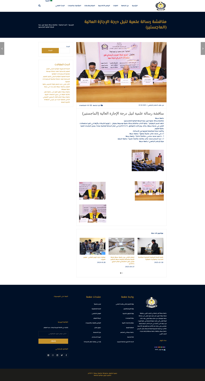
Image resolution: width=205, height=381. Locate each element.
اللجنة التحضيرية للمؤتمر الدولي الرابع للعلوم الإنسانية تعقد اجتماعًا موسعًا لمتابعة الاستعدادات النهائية (58, 71)
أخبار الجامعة (97, 105)
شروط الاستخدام (96, 337)
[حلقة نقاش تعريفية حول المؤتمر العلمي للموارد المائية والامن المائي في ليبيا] (203, 48)
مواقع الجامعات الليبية (128, 323)
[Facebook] (66, 355)
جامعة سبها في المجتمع (127, 332)
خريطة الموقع (97, 318)
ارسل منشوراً (97, 304)
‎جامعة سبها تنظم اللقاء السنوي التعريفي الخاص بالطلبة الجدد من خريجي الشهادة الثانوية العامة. (56, 99)
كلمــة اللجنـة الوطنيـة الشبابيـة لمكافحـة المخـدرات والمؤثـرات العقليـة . (150, 258)
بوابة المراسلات (129, 318)
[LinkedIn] (57, 355)
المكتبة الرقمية (130, 328)
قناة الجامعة (130, 337)
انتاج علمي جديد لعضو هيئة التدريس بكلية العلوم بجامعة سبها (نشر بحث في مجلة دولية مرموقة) (56, 87)
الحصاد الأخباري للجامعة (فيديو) (125, 342)
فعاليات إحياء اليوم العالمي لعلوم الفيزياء (94, 258)
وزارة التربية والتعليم (129, 309)
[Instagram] (53, 355)
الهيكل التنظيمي (96, 314)
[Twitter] (62, 355)
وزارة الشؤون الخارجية (128, 314)
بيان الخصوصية (97, 332)
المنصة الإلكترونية (96, 309)
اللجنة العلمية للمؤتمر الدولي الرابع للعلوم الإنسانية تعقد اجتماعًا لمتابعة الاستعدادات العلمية (56, 79)
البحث (68, 46)
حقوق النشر (97, 328)
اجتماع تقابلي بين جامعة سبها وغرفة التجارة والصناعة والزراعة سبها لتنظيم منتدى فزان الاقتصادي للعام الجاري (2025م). (122, 260)
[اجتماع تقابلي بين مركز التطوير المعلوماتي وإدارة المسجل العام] (2, 48)
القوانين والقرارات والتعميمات (93, 323)
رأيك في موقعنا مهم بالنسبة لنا (92, 342)
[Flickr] (48, 355)
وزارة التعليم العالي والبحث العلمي (125, 304)
